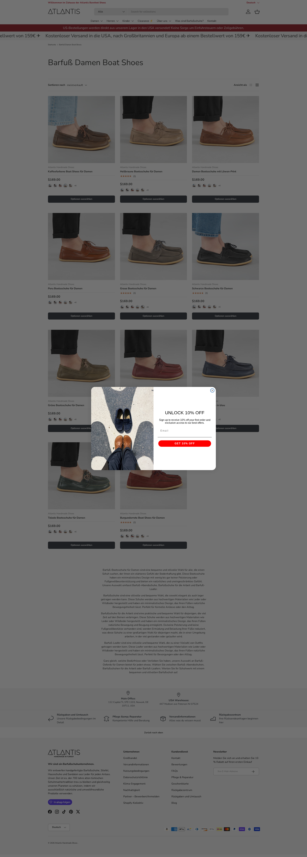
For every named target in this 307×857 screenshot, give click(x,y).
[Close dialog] (212, 390)
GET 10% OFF (185, 443)
